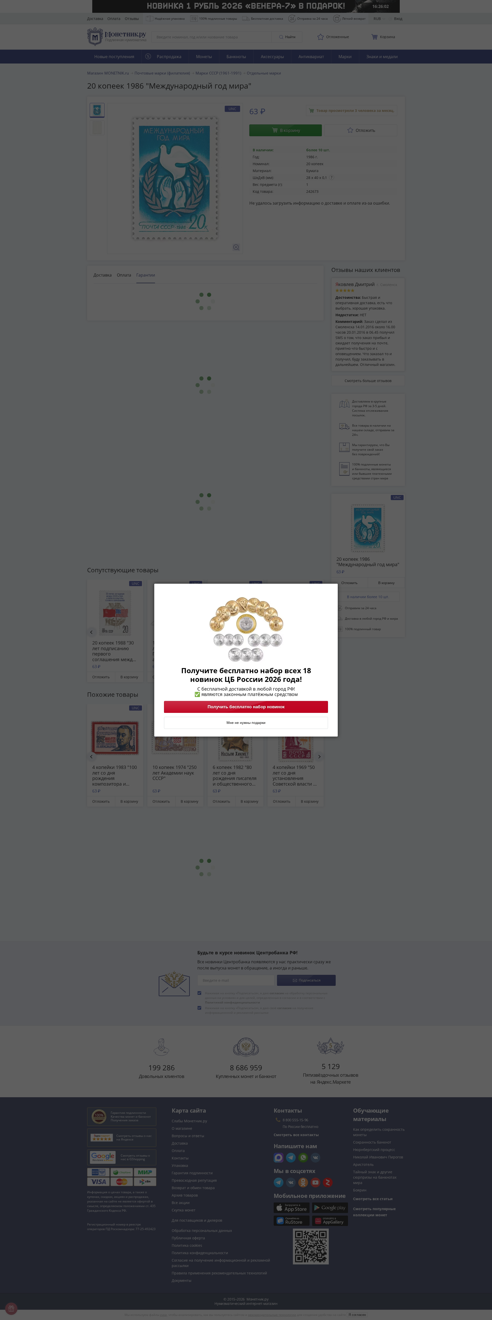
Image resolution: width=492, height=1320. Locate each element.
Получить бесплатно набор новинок (246, 706)
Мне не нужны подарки (246, 723)
